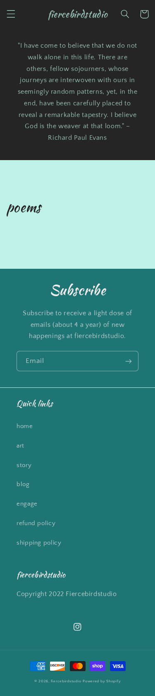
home (25, 426)
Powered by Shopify (102, 681)
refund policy (36, 523)
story (24, 465)
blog (23, 484)
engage (27, 504)
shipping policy (39, 543)
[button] (10, 14)
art (20, 446)
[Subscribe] (128, 361)
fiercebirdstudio (66, 681)
